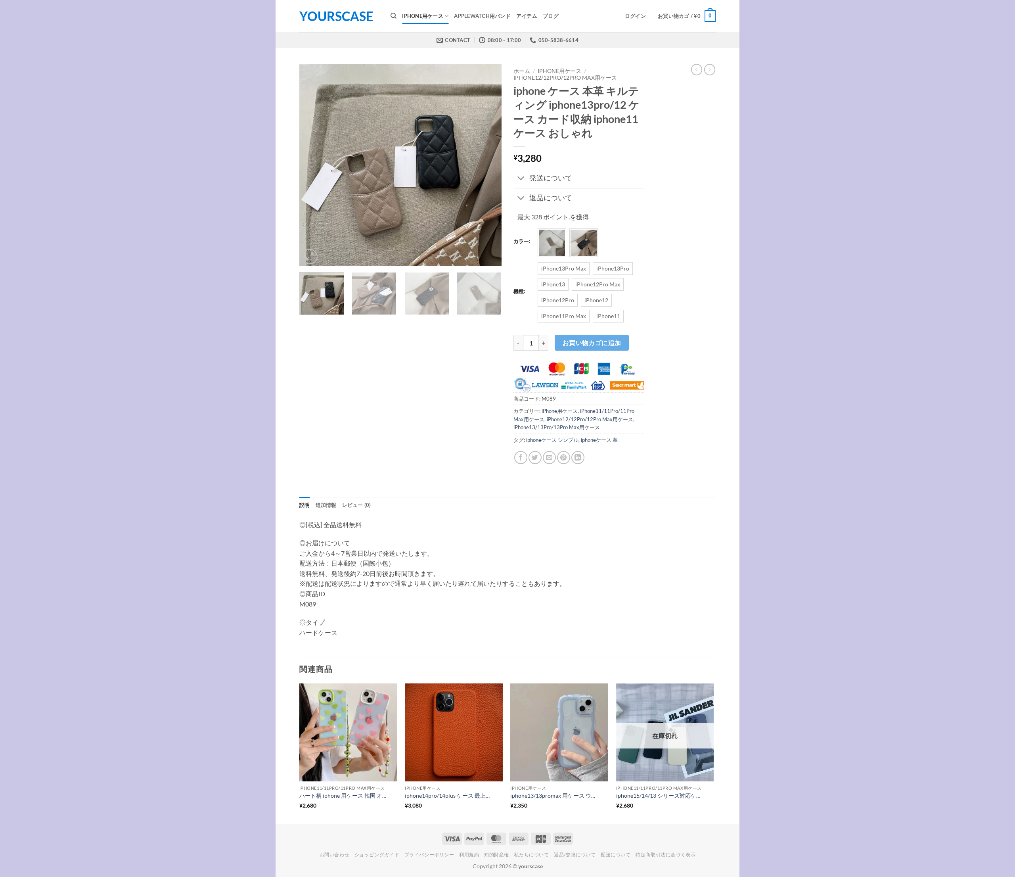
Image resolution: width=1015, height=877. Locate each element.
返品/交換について (575, 855)
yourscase (336, 16)
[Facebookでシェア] (520, 457)
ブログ (551, 16)
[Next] (488, 165)
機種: (519, 291)
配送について (616, 855)
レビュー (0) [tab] (356, 505)
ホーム (521, 71)
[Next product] (696, 69)
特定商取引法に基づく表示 (665, 855)
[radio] (552, 243)
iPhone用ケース (422, 16)
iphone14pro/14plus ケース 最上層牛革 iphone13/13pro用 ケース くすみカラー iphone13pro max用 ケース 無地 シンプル (449, 795)
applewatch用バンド (482, 16)
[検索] (393, 15)
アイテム (526, 16)
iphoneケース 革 (599, 440)
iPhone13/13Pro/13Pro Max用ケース (556, 427)
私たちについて (531, 855)
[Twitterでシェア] (535, 457)
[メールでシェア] (549, 457)
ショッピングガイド (377, 855)
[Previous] (313, 165)
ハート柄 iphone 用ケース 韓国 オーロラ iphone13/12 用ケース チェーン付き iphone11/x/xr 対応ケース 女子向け (343, 795)
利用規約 (469, 855)
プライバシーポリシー (429, 855)
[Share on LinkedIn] (577, 457)
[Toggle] (521, 178)
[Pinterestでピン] (563, 457)
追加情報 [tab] (326, 505)
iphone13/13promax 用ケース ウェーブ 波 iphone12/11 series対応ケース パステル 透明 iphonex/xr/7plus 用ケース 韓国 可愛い (554, 795)
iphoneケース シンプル (552, 440)
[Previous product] (709, 69)
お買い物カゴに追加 (592, 342)
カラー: (521, 241)
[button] (635, 16)
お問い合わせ (335, 855)
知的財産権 (496, 855)
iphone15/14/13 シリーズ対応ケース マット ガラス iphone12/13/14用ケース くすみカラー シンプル (660, 795)
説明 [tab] (304, 505)
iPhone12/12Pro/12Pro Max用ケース (565, 78)
